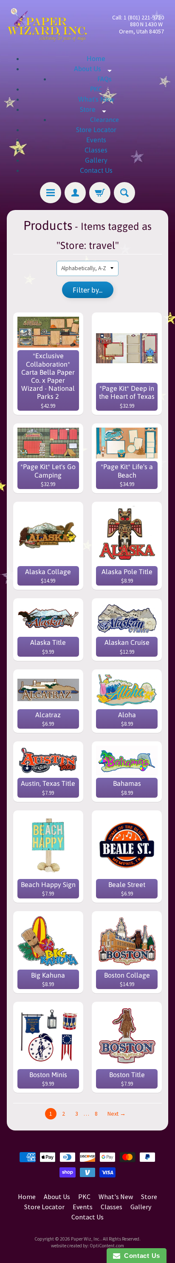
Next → (116, 1113)
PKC (96, 89)
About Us (96, 68)
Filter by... (87, 290)
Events (96, 140)
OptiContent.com (107, 1246)
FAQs (104, 79)
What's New (96, 99)
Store (96, 109)
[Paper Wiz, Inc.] (47, 24)
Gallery (96, 160)
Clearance (104, 119)
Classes (96, 150)
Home (96, 58)
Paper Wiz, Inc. (86, 1239)
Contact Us (96, 170)
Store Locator (96, 129)
